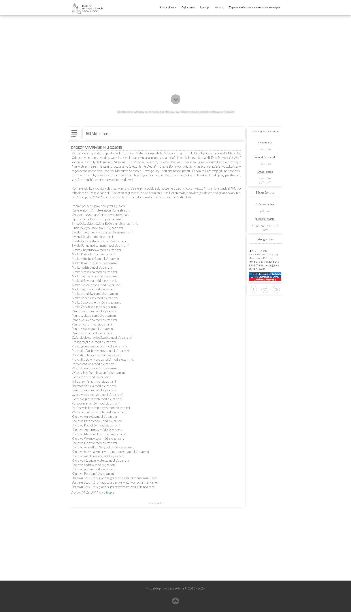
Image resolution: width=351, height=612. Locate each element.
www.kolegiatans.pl (86, 557)
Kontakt (219, 7)
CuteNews (160, 503)
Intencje (204, 7)
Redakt (110, 493)
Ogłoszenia (188, 7)
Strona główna (167, 7)
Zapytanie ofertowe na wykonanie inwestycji (254, 7)
